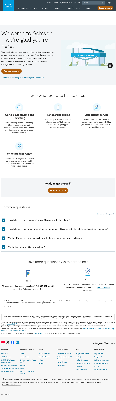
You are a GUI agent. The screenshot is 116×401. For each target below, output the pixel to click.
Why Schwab (98, 354)
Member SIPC (38, 333)
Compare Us (98, 357)
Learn (88, 8)
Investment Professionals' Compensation (14, 382)
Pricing (96, 366)
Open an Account (105, 8)
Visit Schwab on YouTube (3, 342)
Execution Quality (44, 357)
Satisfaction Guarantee (101, 360)
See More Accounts (7, 371)
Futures (41, 363)
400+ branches (103, 287)
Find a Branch (53, 3)
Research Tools (62, 362)
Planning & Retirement (83, 363)
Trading (78, 357)
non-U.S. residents (88, 328)
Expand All (100, 214)
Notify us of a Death (100, 369)
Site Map (39, 379)
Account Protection (47, 382)
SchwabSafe (8, 379)
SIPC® (56, 382)
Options (41, 360)
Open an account (11, 71)
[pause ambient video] (110, 65)
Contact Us (87, 379)
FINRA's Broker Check (77, 382)
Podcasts (79, 366)
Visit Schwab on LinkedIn (18, 342)
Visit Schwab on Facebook (12, 342)
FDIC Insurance (64, 382)
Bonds (22, 368)
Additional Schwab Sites (27, 379)
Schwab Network (81, 369)
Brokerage (4, 354)
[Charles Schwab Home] (8, 5)
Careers (106, 379)
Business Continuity (50, 379)
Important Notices (33, 382)
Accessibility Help (76, 379)
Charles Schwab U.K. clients (16, 330)
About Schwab (96, 379)
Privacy (16, 379)
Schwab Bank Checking (9, 365)
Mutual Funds (24, 357)
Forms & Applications (101, 363)
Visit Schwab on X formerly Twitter (8, 342)
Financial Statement (64, 379)
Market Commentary (82, 360)
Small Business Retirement (10, 368)
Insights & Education (82, 354)
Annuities (23, 365)
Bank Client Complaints (94, 382)
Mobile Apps (61, 365)
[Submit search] (102, 3)
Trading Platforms (44, 354)
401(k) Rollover (6, 357)
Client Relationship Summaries (11, 385)
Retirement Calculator (64, 354)
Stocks (22, 354)
